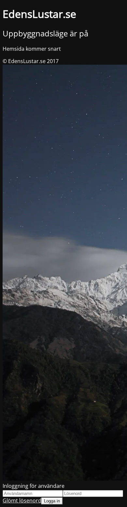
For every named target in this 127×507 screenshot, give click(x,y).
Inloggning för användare (33, 485)
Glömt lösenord (22, 500)
